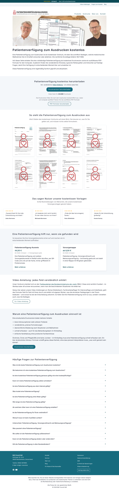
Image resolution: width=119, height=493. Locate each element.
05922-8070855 (22, 463)
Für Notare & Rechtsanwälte (53, 466)
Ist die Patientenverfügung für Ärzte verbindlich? (30, 412)
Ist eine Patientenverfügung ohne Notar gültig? (29, 397)
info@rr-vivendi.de (22, 465)
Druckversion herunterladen (59, 89)
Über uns (95, 14)
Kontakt (103, 14)
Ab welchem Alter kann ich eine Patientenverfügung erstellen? (35, 407)
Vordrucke (86, 14)
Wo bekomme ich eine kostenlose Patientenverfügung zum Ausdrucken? (39, 370)
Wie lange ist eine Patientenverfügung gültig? (29, 402)
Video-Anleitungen (85, 4)
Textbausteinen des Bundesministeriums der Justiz (58, 284)
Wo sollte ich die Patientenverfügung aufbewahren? (31, 434)
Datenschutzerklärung (83, 458)
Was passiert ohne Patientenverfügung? (27, 428)
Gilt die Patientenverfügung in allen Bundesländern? (31, 444)
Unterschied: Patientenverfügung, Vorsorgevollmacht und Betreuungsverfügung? (42, 423)
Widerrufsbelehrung (83, 466)
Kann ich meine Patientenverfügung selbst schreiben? (32, 381)
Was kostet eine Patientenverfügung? (26, 391)
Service (47, 458)
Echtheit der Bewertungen (84, 463)
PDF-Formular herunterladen (59, 104)
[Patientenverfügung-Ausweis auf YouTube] (16, 470)
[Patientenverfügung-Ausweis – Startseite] (32, 12)
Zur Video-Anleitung (21, 301)
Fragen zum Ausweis (96, 4)
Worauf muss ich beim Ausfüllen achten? (27, 418)
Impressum (80, 455)
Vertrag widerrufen (83, 470)
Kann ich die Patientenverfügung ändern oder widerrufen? (34, 439)
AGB (78, 461)
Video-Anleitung (58, 85)
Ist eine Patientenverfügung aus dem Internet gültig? (31, 386)
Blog (105, 4)
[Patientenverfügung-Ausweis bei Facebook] (13, 470)
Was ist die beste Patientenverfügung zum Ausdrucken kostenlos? (37, 365)
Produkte (78, 14)
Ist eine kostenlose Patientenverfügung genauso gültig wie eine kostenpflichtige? (42, 376)
